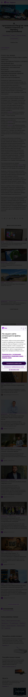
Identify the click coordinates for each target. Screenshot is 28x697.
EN (25, 328)
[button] (14, 356)
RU (23, 328)
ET (21, 328)
